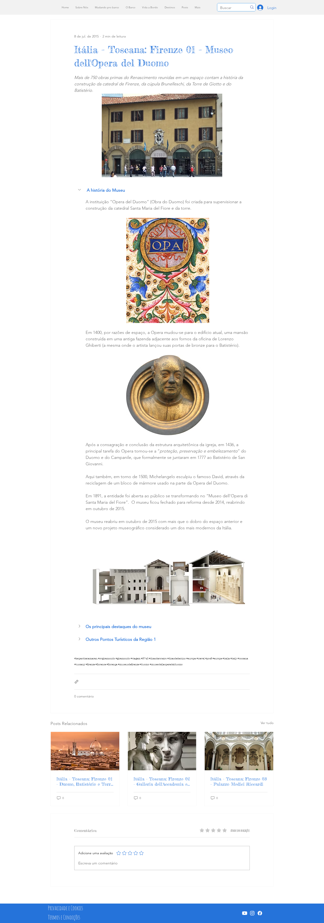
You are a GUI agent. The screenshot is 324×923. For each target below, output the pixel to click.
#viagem (135, 658)
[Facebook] (260, 913)
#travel (200, 658)
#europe (217, 658)
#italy (233, 658)
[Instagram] (252, 913)
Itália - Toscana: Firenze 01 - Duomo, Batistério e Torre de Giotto (84, 781)
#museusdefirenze (128, 664)
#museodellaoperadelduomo (166, 664)
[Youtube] (245, 913)
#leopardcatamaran (85, 658)
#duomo (144, 664)
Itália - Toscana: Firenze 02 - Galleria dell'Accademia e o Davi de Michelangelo (162, 781)
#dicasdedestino (176, 658)
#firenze (90, 664)
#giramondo (123, 658)
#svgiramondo (106, 658)
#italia (226, 658)
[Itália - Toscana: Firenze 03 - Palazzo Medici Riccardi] (239, 751)
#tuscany (79, 664)
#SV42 (144, 658)
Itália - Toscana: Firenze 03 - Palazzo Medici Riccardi (238, 781)
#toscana (242, 658)
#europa (191, 658)
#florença (111, 664)
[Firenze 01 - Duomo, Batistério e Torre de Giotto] (85, 751)
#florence (100, 664)
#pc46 (208, 658)
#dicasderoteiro (158, 658)
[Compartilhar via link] (76, 681)
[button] (162, 190)
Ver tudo (267, 723)
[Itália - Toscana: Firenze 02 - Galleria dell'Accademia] (162, 751)
